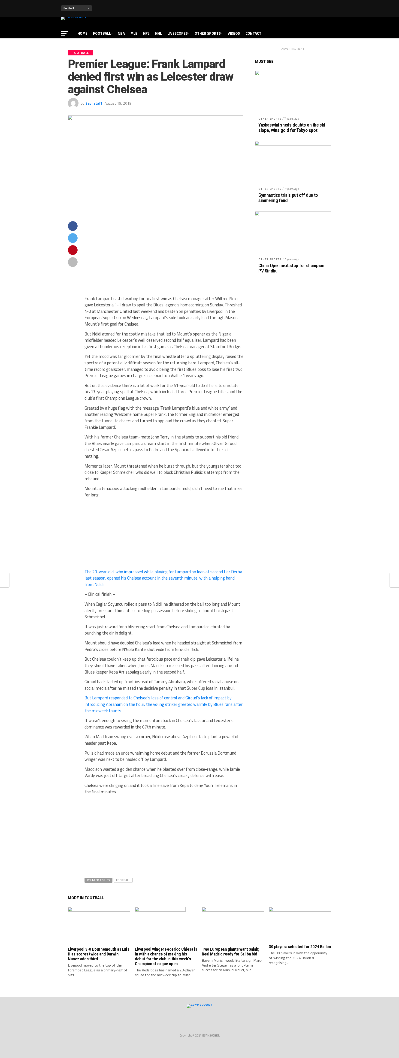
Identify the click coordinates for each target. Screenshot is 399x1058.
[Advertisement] (164, 258)
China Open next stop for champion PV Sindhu (291, 268)
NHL (158, 33)
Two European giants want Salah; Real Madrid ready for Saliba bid (230, 951)
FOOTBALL (102, 33)
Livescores (177, 33)
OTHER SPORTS (208, 33)
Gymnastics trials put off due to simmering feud (288, 198)
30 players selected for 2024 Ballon (300, 946)
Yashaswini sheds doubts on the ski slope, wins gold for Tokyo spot (291, 127)
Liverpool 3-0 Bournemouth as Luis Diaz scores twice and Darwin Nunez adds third (98, 953)
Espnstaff (93, 103)
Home (83, 33)
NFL (146, 33)
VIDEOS (234, 33)
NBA (121, 33)
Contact (253, 33)
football (123, 880)
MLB (134, 33)
